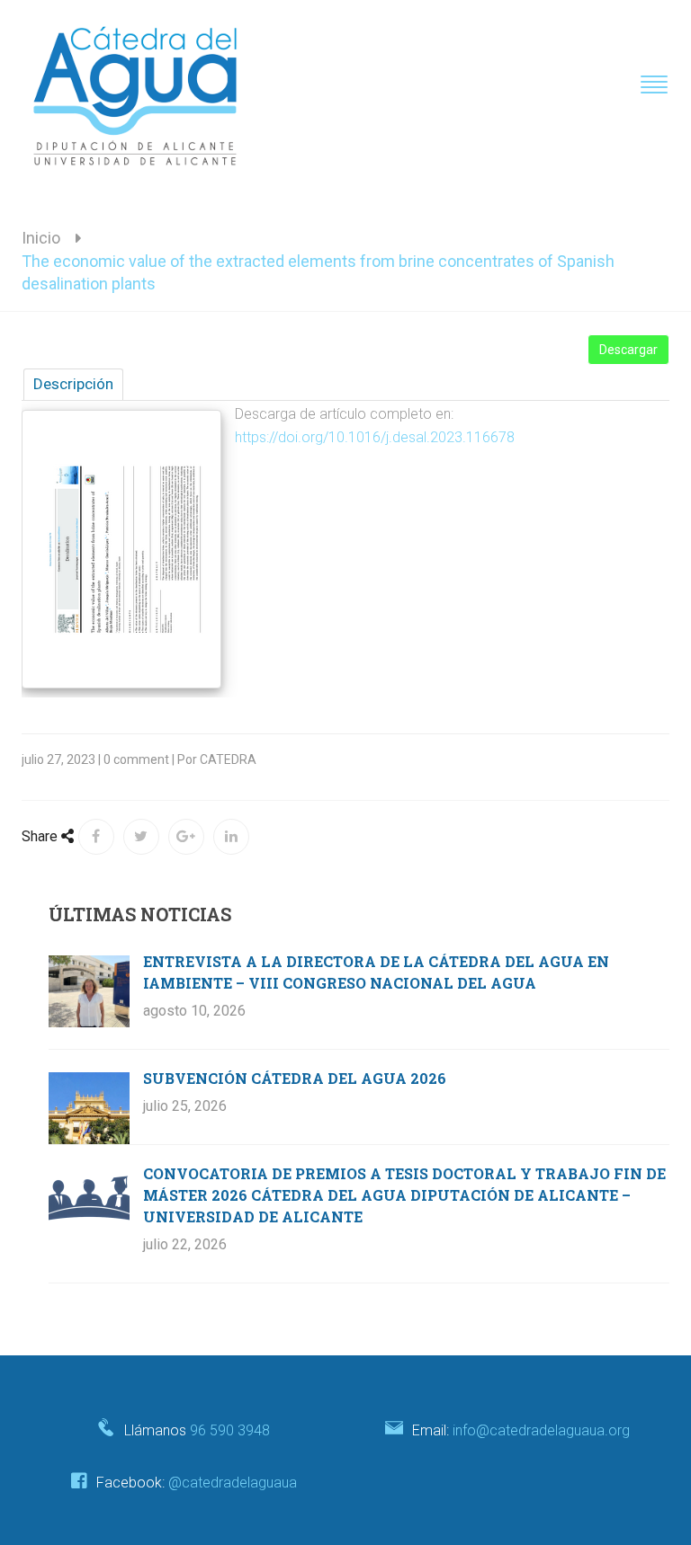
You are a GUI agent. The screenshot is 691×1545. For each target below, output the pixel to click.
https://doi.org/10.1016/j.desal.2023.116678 (375, 437)
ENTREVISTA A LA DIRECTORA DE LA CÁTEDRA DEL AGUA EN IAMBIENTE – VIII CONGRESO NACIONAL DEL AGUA (376, 972)
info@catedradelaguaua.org (541, 1430)
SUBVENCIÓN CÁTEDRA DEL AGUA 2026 (294, 1078)
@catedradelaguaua (232, 1482)
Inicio (41, 237)
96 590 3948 (230, 1430)
